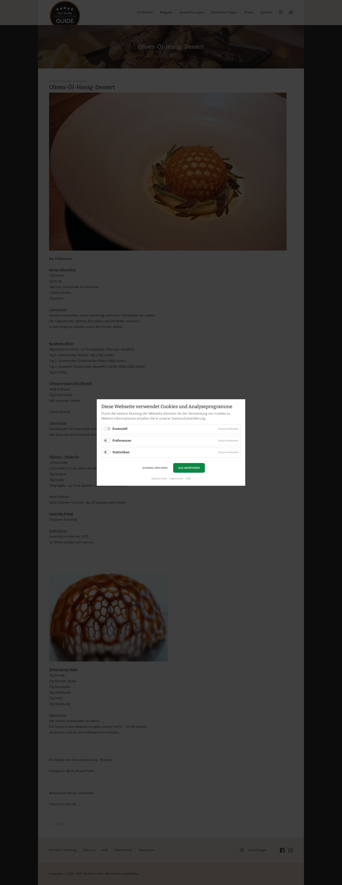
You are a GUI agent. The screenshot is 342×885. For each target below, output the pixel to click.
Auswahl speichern (154, 468)
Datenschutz (159, 478)
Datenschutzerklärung (188, 419)
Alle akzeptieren (189, 468)
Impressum (176, 478)
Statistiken (121, 452)
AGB (188, 478)
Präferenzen (121, 441)
